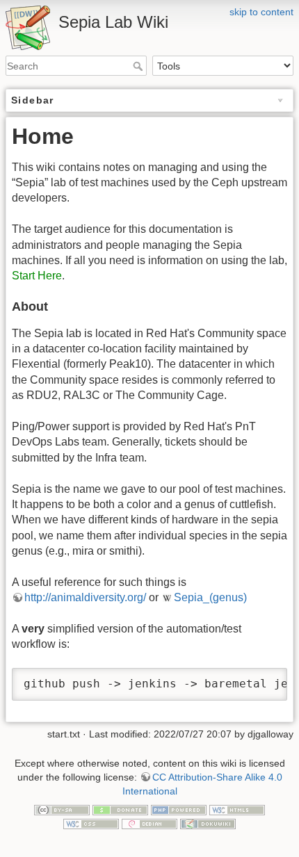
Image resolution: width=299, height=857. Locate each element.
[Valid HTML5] (237, 809)
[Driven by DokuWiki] (208, 823)
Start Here (37, 275)
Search (139, 66)
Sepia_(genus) (210, 597)
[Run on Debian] (149, 823)
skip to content (261, 11)
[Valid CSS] (91, 823)
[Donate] (120, 809)
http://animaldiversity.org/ (85, 597)
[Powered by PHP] (179, 809)
